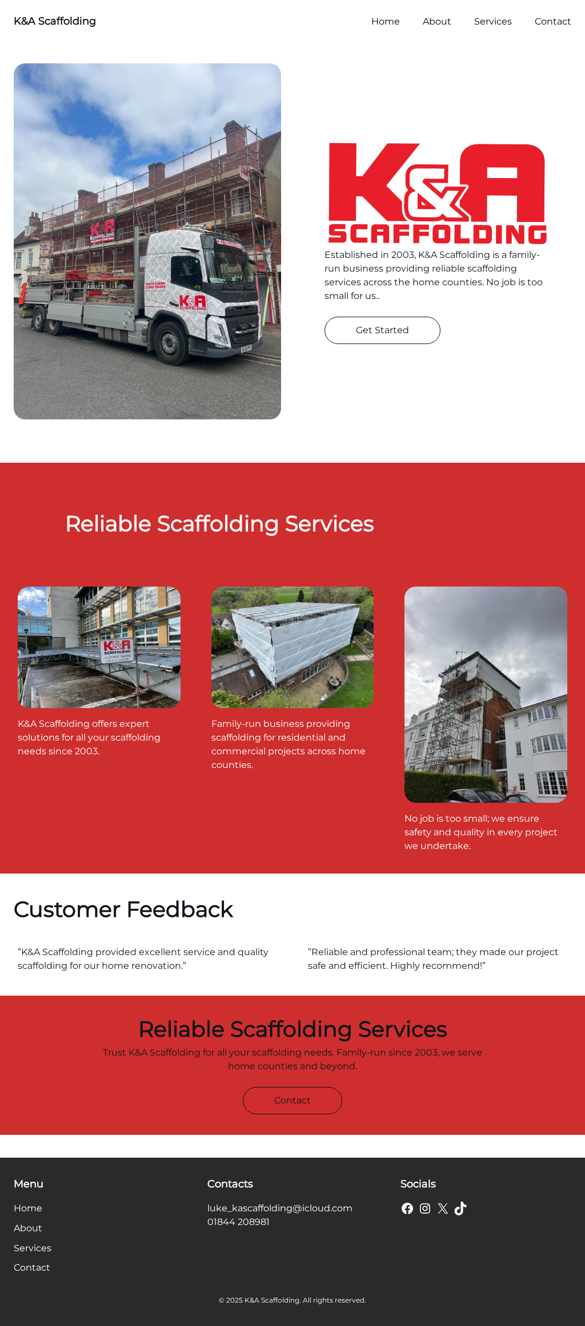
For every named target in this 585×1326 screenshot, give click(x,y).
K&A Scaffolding (55, 21)
